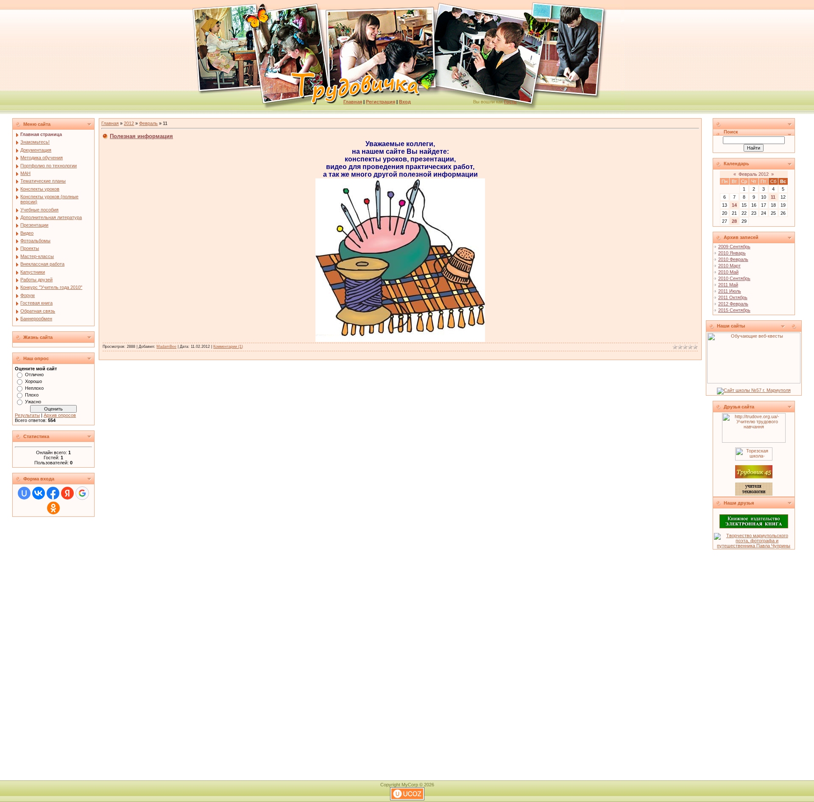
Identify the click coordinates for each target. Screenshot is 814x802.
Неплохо (34, 388)
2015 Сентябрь (734, 310)
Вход (405, 101)
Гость (510, 101)
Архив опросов (60, 415)
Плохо (32, 394)
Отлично (34, 374)
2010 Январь (732, 252)
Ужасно (33, 401)
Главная (352, 101)
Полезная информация (141, 136)
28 (734, 221)
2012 (129, 123)
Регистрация (380, 101)
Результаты (27, 415)
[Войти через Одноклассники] (53, 508)
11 (773, 197)
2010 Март (729, 265)
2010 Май (728, 272)
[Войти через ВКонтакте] (38, 493)
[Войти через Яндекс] (67, 493)
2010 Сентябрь (734, 278)
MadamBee (166, 346)
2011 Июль (729, 291)
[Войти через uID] (24, 493)
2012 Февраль (733, 303)
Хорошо (33, 381)
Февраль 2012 (754, 174)
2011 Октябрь (732, 297)
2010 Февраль (733, 259)
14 (734, 205)
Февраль (148, 123)
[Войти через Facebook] (53, 493)
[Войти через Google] (82, 493)
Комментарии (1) (228, 346)
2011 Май (728, 284)
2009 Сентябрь (734, 246)
